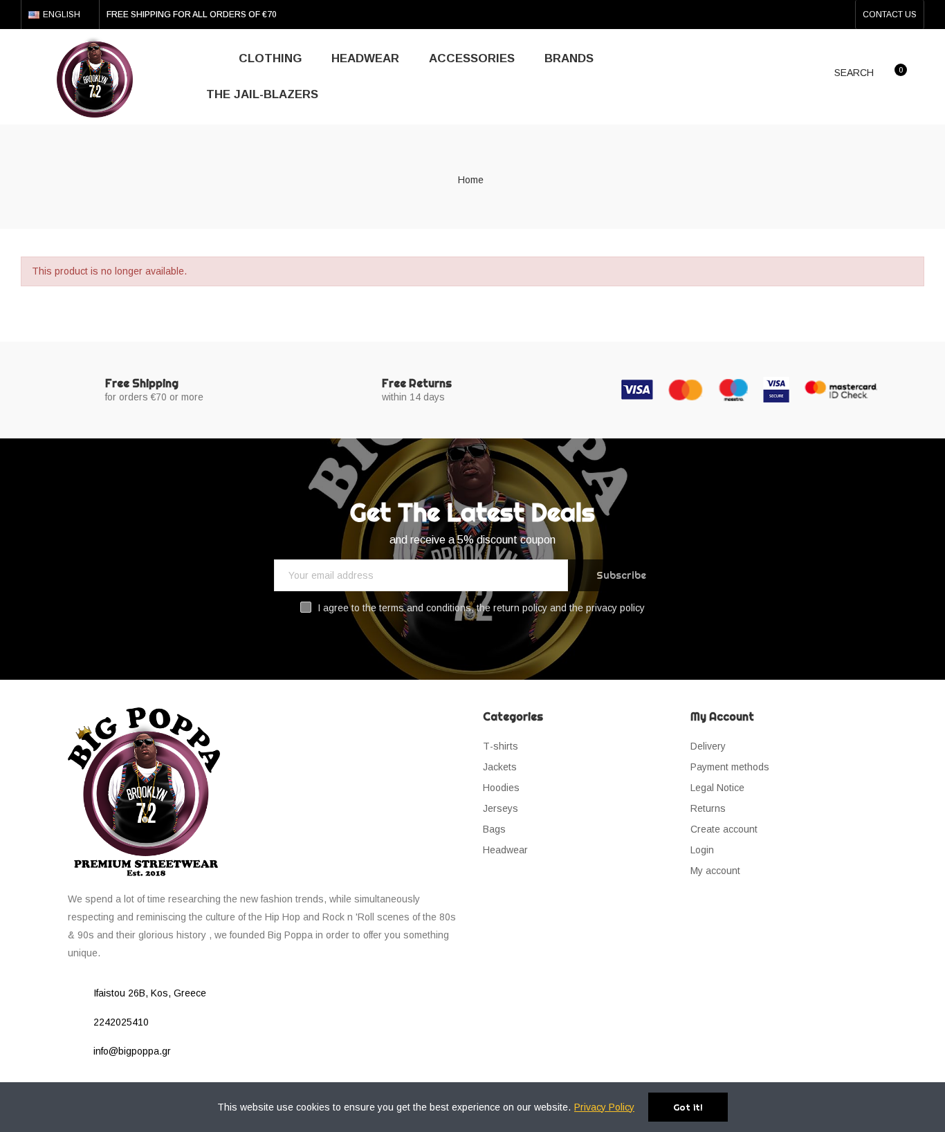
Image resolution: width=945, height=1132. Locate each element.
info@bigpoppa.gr (132, 1051)
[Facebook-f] (818, 14)
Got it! (688, 1107)
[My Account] (924, 76)
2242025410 (121, 1022)
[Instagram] (840, 14)
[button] (889, 14)
